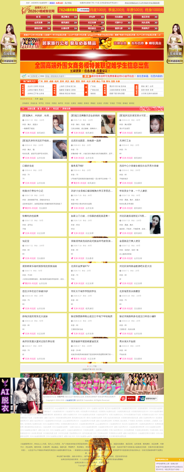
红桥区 (73, 103)
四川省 (117, 86)
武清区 (106, 103)
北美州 (149, 94)
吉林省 (30, 94)
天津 (36, 99)
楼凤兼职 (65, 23)
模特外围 (38, 28)
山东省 (41, 94)
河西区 (54, 103)
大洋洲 (143, 94)
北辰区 (99, 103)
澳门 (147, 86)
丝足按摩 (92, 23)
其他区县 (33, 103)
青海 (119, 94)
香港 (143, 86)
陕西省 (117, 90)
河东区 (47, 103)
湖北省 (67, 94)
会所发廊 (38, 23)
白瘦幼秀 (65, 28)
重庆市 (112, 86)
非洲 (151, 90)
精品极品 (92, 28)
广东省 (93, 86)
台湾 (151, 86)
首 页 (38, 17)
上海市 (61, 86)
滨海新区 (25, 103)
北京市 (30, 86)
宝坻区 (112, 103)
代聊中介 (119, 23)
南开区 (60, 103)
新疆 (123, 94)
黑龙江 (41, 90)
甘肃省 (123, 90)
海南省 (93, 94)
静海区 (125, 103)
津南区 (93, 103)
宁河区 (118, 103)
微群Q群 (119, 28)
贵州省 (123, 86)
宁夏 (115, 94)
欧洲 (147, 90)
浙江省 (73, 86)
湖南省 (61, 94)
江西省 (73, 90)
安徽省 (67, 90)
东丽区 (80, 103)
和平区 (41, 103)
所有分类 (66, 109)
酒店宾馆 (146, 17)
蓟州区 (131, 103)
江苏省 (67, 86)
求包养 (92, 17)
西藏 (111, 94)
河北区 (67, 103)
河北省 (41, 86)
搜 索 (87, 76)
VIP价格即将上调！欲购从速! (167, 464)
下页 (95, 366)
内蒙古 (35, 90)
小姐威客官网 (70, 400)
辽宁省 (35, 94)
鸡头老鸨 (146, 23)
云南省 (112, 90)
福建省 (61, 90)
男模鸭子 (146, 28)
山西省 (30, 90)
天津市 (35, 86)
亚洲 (143, 90)
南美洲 (155, 94)
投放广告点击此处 (92, 441)
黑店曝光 (65, 17)
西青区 (86, 103)
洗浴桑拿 (119, 17)
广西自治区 (94, 90)
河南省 (73, 94)
